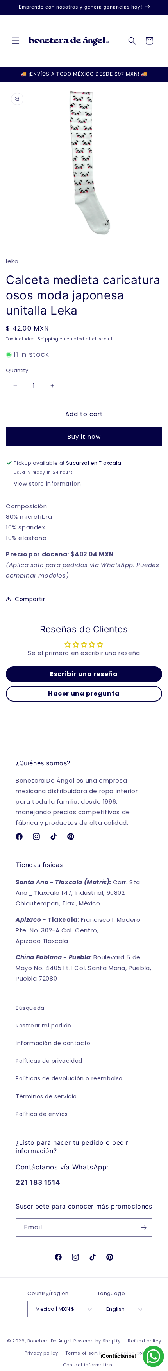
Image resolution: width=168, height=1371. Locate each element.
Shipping (48, 339)
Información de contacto (53, 1043)
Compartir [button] (30, 599)
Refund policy (144, 1341)
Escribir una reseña (84, 673)
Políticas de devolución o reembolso (69, 1078)
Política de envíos (42, 1114)
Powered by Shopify (97, 1341)
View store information (47, 484)
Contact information (88, 1365)
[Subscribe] (143, 1227)
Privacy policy (41, 1353)
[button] (15, 40)
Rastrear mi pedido (43, 1025)
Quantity (17, 370)
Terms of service (85, 1353)
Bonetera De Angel (49, 1341)
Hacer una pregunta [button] (84, 693)
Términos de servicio (46, 1096)
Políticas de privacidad (49, 1061)
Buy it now (84, 436)
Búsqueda (30, 1008)
